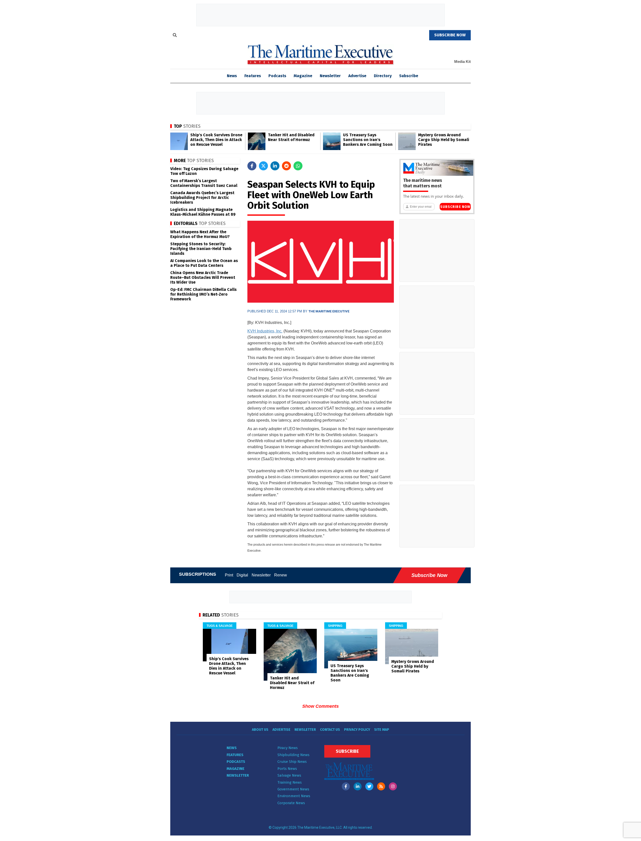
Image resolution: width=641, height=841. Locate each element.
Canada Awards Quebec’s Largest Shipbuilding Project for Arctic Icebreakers (202, 197)
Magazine (303, 75)
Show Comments (320, 706)
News (232, 748)
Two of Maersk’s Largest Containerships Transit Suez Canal (203, 183)
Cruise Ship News (292, 761)
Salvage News (289, 775)
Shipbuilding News (293, 755)
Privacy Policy (357, 730)
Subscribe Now (455, 207)
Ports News (287, 768)
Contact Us (330, 730)
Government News (293, 789)
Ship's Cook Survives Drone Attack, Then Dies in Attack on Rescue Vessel (216, 140)
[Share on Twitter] (263, 165)
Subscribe (408, 75)
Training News (289, 782)
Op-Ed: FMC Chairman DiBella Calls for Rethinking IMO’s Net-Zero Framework (203, 294)
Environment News (293, 796)
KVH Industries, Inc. (264, 331)
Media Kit (462, 61)
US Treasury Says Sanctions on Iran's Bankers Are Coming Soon (368, 140)
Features (252, 75)
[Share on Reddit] (286, 165)
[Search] (174, 35)
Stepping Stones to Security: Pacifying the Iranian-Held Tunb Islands (201, 249)
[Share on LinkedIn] (274, 165)
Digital (242, 575)
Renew (280, 575)
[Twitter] (369, 786)
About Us (260, 730)
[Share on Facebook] (251, 165)
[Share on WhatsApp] (297, 165)
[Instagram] (393, 786)
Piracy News (287, 748)
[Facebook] (346, 786)
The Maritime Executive (328, 311)
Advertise (357, 75)
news (232, 75)
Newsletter (330, 75)
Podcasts (277, 75)
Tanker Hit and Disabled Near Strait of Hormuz (291, 137)
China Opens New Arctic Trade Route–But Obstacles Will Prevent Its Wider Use (202, 277)
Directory (383, 75)
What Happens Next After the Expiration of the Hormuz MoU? (200, 234)
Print (229, 575)
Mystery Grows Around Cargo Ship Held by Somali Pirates (443, 140)
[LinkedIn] (358, 786)
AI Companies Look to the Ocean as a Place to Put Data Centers (204, 263)
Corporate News (291, 803)
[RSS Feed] (381, 786)
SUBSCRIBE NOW (450, 35)
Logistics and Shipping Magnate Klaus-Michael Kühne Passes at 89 (203, 212)
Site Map (381, 730)
